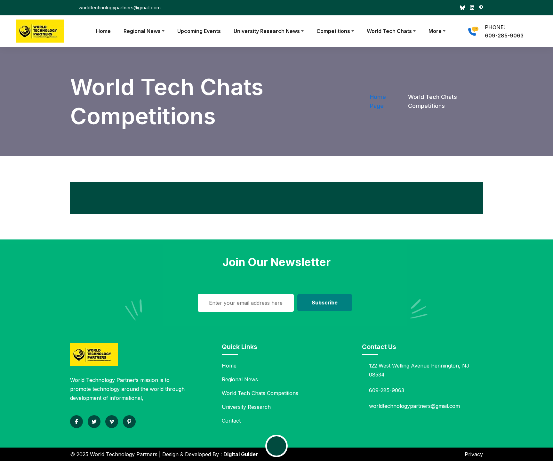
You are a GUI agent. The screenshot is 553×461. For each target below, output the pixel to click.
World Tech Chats (389, 31)
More (435, 31)
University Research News (267, 31)
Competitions (333, 31)
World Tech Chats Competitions (260, 393)
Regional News (142, 31)
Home (103, 31)
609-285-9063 (504, 35)
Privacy (474, 454)
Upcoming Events (199, 31)
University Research (246, 407)
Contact (231, 420)
